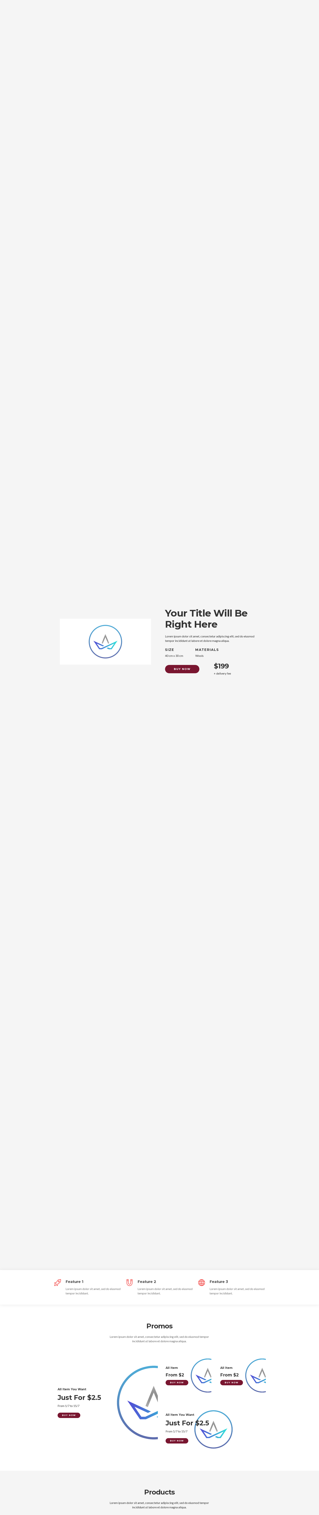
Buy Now (182, 669)
